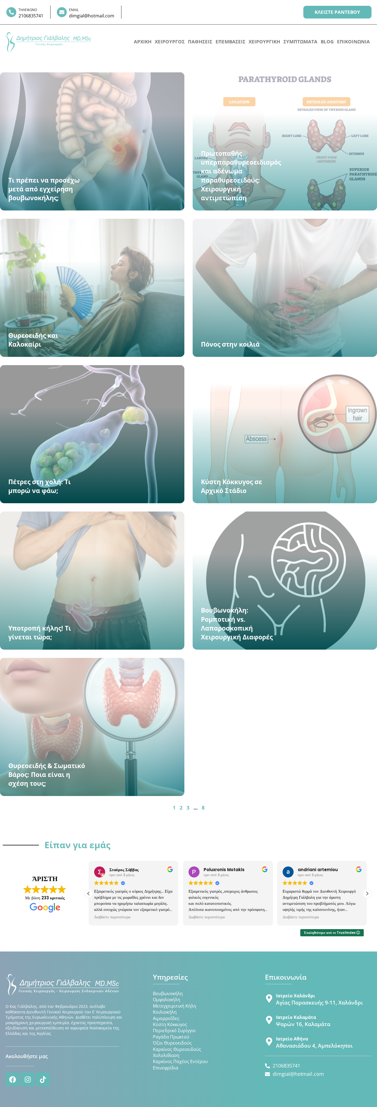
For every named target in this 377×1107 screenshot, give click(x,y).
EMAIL (74, 9)
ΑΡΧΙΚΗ (143, 41)
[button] (367, 893)
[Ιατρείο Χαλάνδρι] (269, 998)
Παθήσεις (200, 41)
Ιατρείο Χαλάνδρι (295, 996)
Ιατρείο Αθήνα (292, 1039)
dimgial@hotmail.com (91, 16)
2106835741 (30, 16)
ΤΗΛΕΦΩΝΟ (27, 9)
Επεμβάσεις (230, 41)
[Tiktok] (43, 1079)
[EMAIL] (62, 12)
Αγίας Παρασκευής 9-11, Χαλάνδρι (319, 1002)
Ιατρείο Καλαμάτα (296, 1017)
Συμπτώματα (300, 41)
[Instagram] (27, 1079)
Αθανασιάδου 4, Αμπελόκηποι (314, 1045)
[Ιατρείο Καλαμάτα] (269, 1020)
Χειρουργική (264, 41)
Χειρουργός (170, 41)
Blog (327, 41)
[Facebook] (12, 1079)
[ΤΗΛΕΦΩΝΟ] (11, 12)
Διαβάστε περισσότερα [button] (112, 917)
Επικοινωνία (353, 41)
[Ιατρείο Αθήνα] (269, 1041)
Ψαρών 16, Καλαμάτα (303, 1024)
